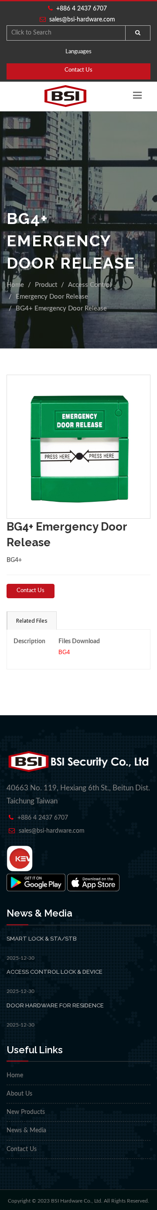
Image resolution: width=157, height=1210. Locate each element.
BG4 (64, 652)
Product (46, 285)
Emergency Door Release (52, 296)
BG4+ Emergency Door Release (61, 308)
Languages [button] (78, 52)
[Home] (65, 96)
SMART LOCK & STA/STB (42, 938)
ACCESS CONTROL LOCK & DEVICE (54, 972)
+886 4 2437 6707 (80, 9)
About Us (19, 1094)
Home (15, 285)
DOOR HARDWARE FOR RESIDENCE (55, 1005)
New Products (26, 1112)
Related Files (32, 620)
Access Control (90, 285)
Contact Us (78, 70)
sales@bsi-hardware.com (82, 20)
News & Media (26, 1130)
